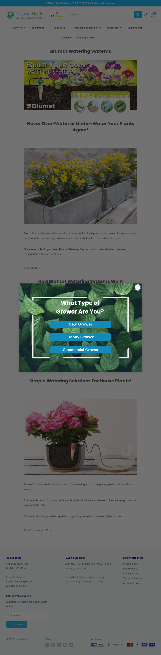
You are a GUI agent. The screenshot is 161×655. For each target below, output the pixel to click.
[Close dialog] (138, 287)
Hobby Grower (80, 337)
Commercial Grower (80, 350)
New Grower (80, 324)
